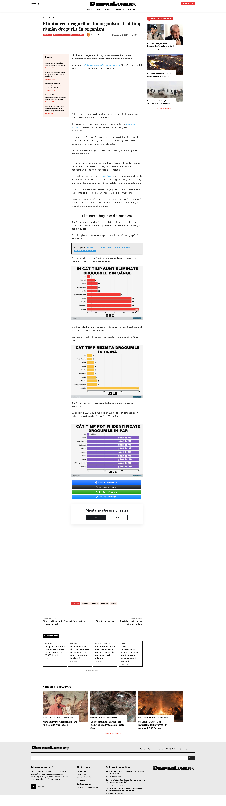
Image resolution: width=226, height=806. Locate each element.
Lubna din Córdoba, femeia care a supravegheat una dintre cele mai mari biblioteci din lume (56, 97)
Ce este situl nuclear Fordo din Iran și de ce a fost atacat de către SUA (55, 74)
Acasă (45, 18)
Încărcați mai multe (92, 671)
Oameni (108, 776)
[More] (98, 40)
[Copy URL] (90, 40)
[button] (35, 3)
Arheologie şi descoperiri (103, 643)
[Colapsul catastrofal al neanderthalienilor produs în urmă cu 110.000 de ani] (160, 706)
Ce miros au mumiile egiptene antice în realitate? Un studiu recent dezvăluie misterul (105, 652)
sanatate (104, 603)
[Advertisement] (113, 800)
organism (94, 603)
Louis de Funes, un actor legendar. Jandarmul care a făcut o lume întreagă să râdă (160, 46)
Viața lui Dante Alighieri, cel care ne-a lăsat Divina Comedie (60, 723)
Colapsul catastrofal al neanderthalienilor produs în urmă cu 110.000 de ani (54, 86)
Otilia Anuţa (103, 35)
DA (96, 517)
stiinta (113, 603)
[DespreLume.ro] (113, 4)
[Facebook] (59, 40)
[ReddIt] (83, 40)
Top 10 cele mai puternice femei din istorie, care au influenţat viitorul (119, 623)
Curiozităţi (59, 35)
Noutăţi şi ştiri (111, 785)
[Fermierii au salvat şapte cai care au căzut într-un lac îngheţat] (165, 91)
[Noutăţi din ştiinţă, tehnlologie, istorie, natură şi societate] (50, 748)
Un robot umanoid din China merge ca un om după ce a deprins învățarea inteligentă (54, 108)
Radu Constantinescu (52, 718)
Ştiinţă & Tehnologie (75, 35)
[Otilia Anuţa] (89, 35)
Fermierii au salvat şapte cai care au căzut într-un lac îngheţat (160, 102)
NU (117, 517)
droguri (85, 603)
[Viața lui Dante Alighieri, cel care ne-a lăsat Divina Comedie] (65, 706)
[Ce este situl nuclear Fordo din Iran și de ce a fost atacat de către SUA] (113, 706)
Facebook (41, 786)
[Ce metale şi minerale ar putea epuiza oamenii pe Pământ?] (165, 64)
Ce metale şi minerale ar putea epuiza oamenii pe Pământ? (159, 74)
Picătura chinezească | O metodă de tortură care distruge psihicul (65, 623)
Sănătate (52, 18)
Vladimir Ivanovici (97, 718)
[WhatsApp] (75, 40)
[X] (67, 40)
